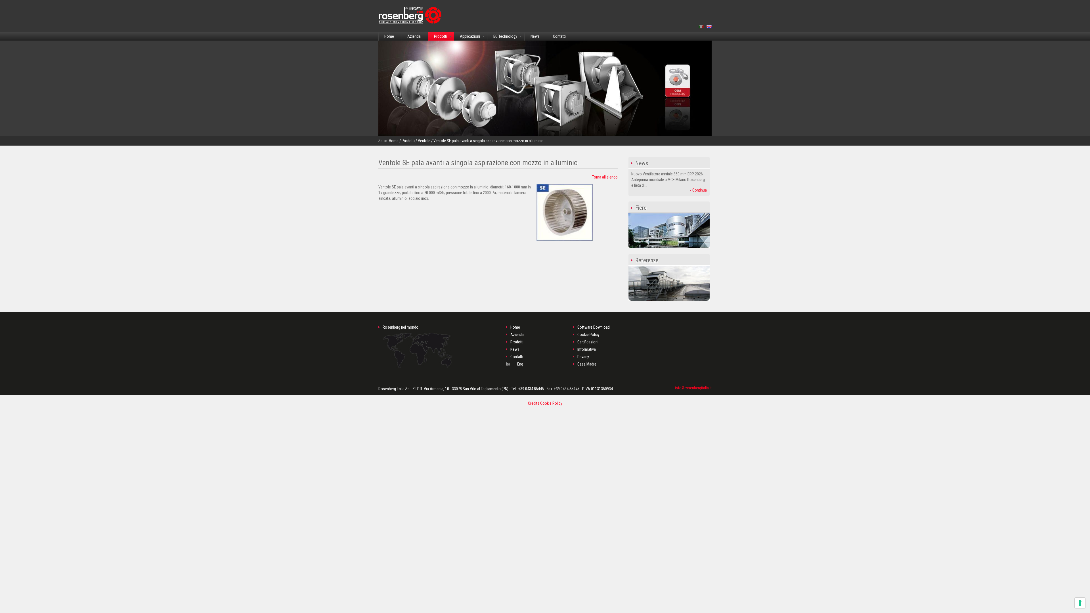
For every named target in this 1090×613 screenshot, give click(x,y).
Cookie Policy (588, 334)
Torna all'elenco (605, 177)
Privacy (583, 356)
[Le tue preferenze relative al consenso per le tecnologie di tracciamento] (1080, 603)
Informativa (586, 349)
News (535, 36)
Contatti (559, 36)
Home (389, 36)
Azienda (414, 36)
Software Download (593, 327)
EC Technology (505, 36)
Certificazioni (587, 342)
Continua (699, 190)
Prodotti (440, 36)
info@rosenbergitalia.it (693, 388)
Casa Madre (586, 364)
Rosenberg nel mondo (400, 327)
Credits (533, 403)
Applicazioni (470, 36)
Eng (520, 364)
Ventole (424, 140)
